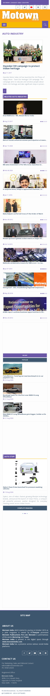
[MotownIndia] (25, 15)
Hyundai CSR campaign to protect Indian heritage (21, 67)
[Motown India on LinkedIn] (45, 7)
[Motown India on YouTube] (31, 7)
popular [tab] (25, 360)
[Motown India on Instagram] (38, 7)
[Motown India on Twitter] (25, 7)
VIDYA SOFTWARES (19, 693)
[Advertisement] (25, 337)
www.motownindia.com (12, 642)
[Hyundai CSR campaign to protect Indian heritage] (23, 51)
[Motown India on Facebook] (18, 7)
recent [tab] (25, 355)
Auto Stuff (9, 456)
